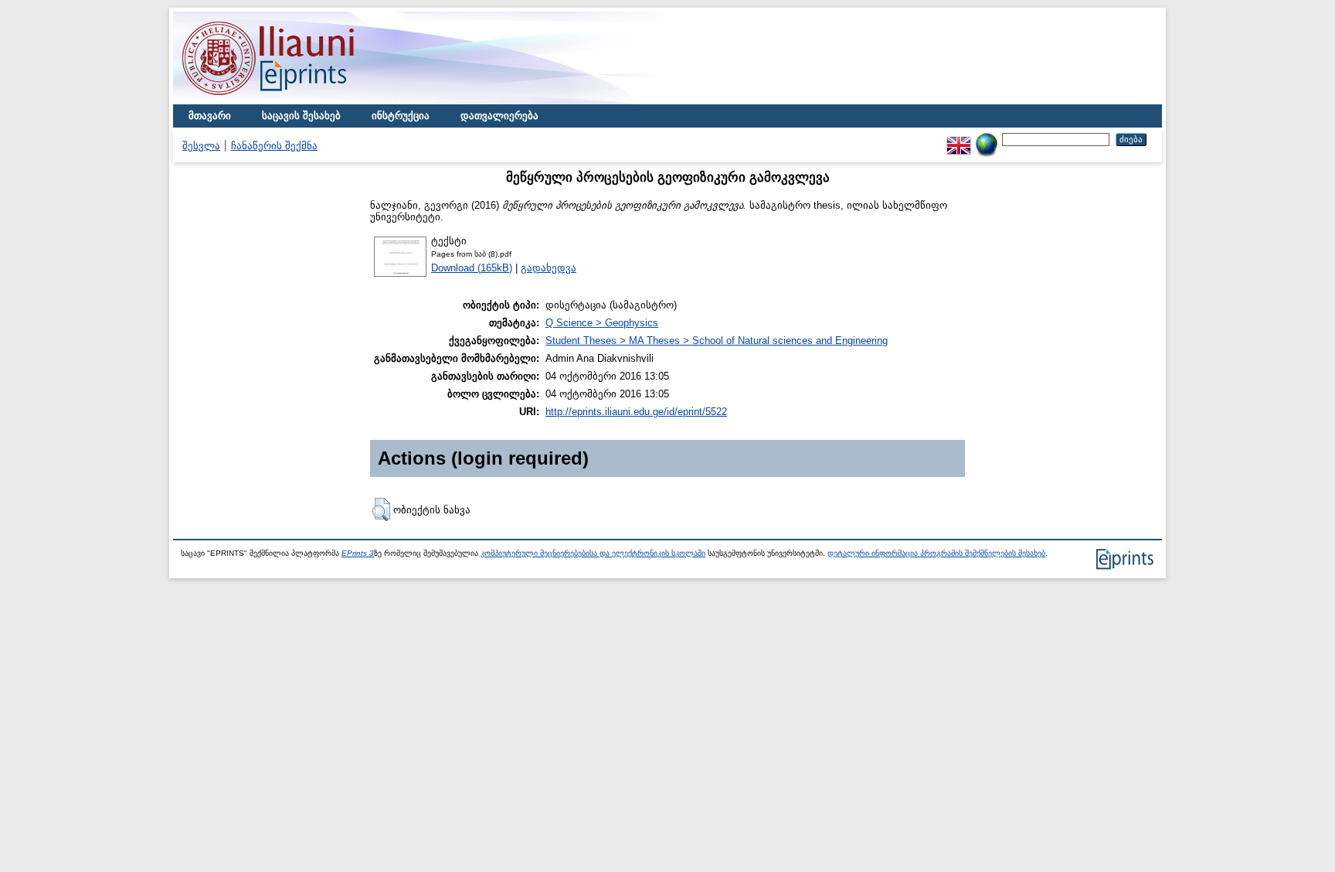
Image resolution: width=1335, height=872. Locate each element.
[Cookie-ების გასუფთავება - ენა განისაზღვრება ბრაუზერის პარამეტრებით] (986, 139)
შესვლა (201, 146)
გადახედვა (548, 268)
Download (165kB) (471, 268)
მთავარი (210, 115)
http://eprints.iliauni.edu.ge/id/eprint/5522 (636, 411)
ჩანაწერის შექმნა (274, 146)
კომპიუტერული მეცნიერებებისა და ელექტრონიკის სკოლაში (593, 553)
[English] (958, 139)
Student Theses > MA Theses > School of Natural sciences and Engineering (716, 340)
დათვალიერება (499, 115)
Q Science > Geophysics (601, 323)
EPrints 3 (357, 553)
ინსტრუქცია (401, 115)
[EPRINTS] (304, 101)
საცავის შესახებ (301, 115)
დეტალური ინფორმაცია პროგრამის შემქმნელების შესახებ (936, 553)
